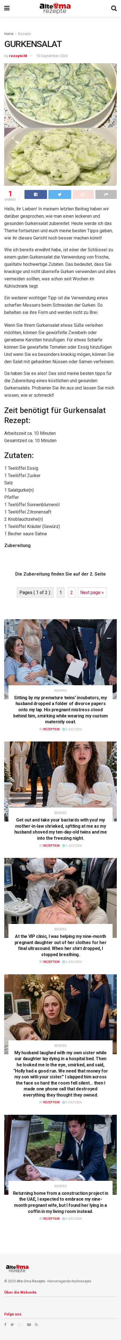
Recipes (60, 690)
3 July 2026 (73, 729)
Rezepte (24, 34)
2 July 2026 (73, 1102)
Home (9, 34)
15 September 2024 (52, 56)
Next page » (92, 592)
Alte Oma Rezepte (31, 1281)
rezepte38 (18, 56)
